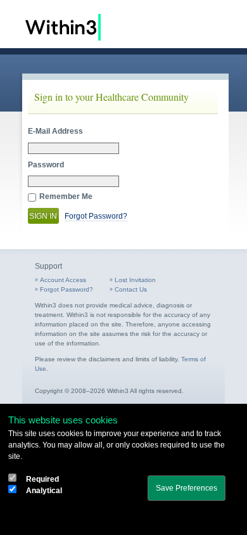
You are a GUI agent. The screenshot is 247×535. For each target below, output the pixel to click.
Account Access (63, 279)
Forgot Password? (96, 216)
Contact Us (131, 289)
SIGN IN (43, 216)
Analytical (44, 490)
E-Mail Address (55, 131)
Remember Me (65, 196)
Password (46, 164)
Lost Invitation (135, 279)
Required (42, 479)
